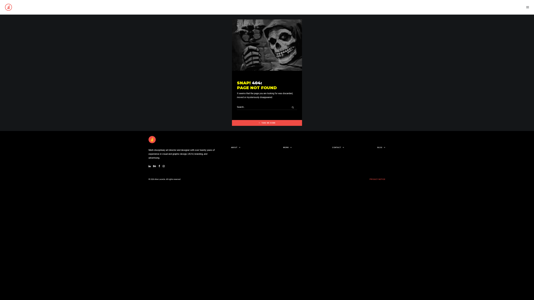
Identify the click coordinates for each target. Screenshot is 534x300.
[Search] (267, 107)
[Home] (152, 139)
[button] (527, 7)
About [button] (234, 147)
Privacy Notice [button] (377, 179)
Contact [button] (336, 147)
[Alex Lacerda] (8, 7)
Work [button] (286, 147)
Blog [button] (379, 147)
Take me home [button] (268, 123)
